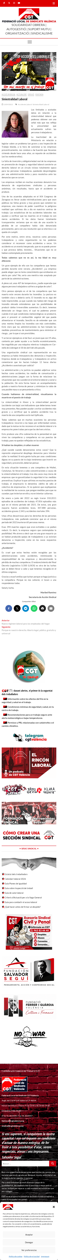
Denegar (29, 1242)
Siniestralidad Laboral (41, 104)
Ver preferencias (29, 1250)
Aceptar (29, 1234)
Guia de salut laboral (14, 893)
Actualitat (21, 94)
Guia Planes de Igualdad (16, 883)
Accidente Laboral (25, 104)
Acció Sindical (8, 94)
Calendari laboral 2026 (15, 879)
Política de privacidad (32, 1256)
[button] (53, 1206)
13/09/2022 (8, 104)
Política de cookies (15, 1256)
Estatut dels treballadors (16, 874)
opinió (31, 94)
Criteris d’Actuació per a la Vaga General (23, 897)
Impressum (45, 1256)
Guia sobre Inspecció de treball (19, 888)
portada (39, 94)
